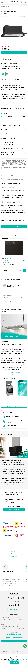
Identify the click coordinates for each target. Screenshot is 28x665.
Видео (18, 626)
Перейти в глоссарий (14, 372)
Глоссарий (19, 619)
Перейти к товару (8, 301)
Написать (14, 556)
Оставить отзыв (14, 226)
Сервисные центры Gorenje (8, 626)
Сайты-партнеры (21, 628)
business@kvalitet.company (14, 637)
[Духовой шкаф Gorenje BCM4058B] (14, 247)
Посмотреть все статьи (14, 406)
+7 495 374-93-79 (14, 598)
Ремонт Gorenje (21, 624)
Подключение (4, 621)
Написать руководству (14, 641)
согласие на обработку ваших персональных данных (13, 658)
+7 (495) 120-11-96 (14, 551)
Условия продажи (6, 622)
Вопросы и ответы (21, 621)
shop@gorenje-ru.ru (14, 634)
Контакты (3, 628)
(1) (25, 260)
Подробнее (14, 540)
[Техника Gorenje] (14, 2)
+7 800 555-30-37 (14, 605)
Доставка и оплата (6, 619)
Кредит (3, 624)
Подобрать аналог (14, 52)
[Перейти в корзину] (26, 2)
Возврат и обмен (21, 622)
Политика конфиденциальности (14, 644)
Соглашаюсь (14, 662)
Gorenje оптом (5, 617)
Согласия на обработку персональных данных (16, 660)
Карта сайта (14, 649)
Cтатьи (18, 617)
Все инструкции (9, 59)
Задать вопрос (14, 509)
